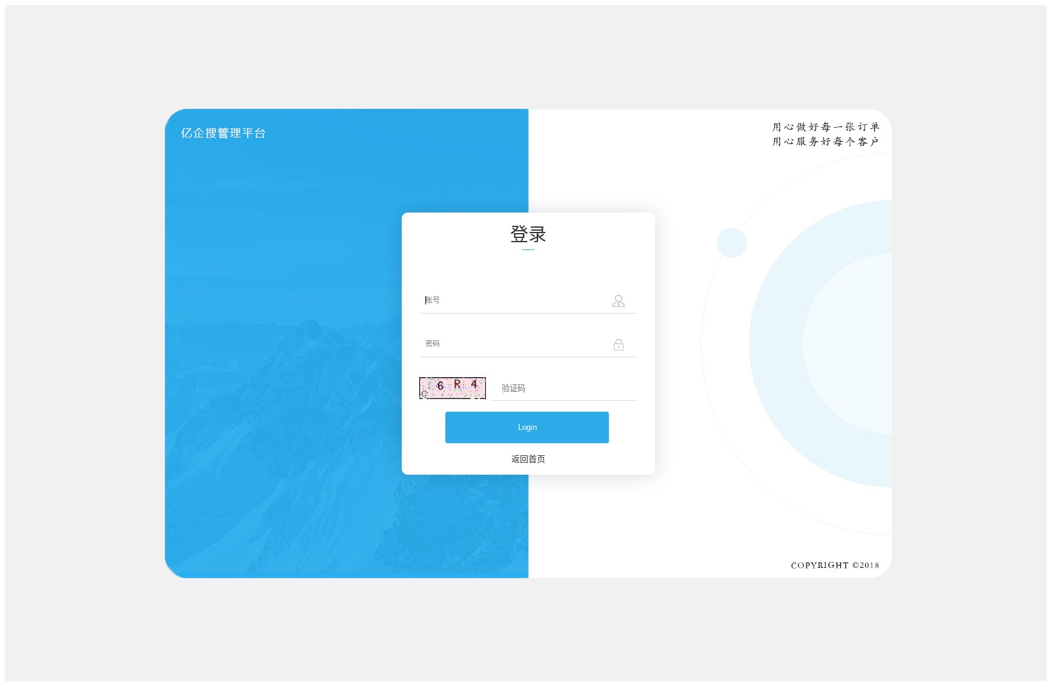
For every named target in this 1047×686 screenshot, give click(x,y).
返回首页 (528, 458)
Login (527, 427)
